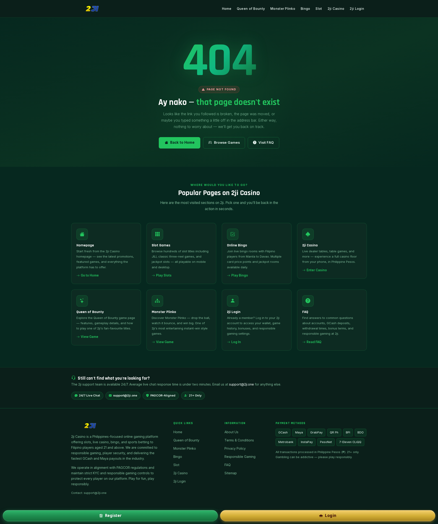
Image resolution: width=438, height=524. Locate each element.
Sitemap (230, 473)
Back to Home (182, 142)
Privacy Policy (235, 448)
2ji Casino (336, 8)
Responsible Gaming (240, 457)
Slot (318, 8)
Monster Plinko (282, 8)
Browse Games (227, 143)
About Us (231, 432)
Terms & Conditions (239, 440)
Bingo (305, 8)
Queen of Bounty (251, 8)
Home (226, 8)
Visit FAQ (266, 143)
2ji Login (357, 8)
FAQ (227, 465)
